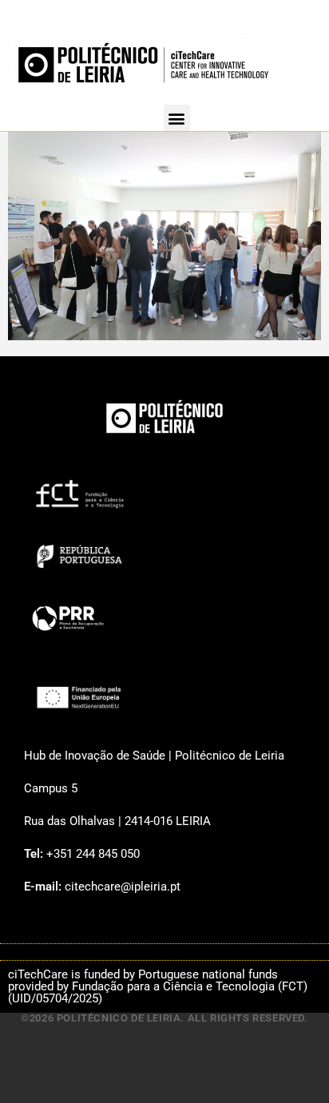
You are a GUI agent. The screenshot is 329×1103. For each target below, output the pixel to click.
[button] (177, 118)
